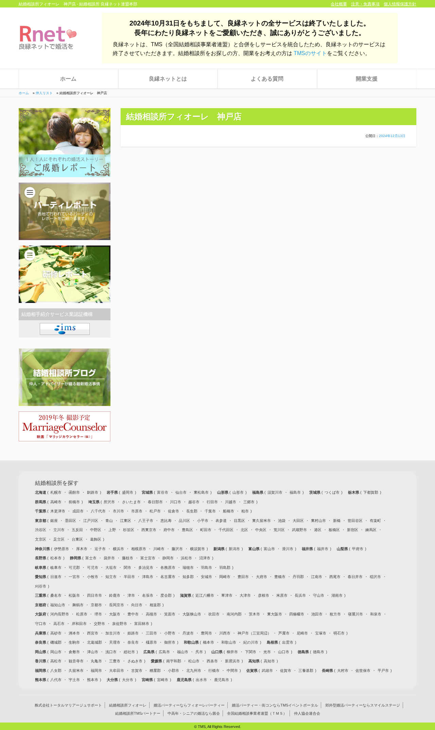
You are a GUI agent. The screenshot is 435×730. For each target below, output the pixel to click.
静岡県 (76, 558)
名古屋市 (167, 577)
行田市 (212, 502)
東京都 (41, 521)
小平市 (202, 521)
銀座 (54, 521)
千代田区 (226, 530)
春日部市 (155, 502)
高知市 (269, 661)
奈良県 (41, 642)
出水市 (201, 680)
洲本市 (74, 633)
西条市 (212, 661)
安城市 (206, 577)
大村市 (342, 670)
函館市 (74, 492)
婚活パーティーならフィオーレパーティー (189, 705)
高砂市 (56, 633)
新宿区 (352, 530)
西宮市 (92, 633)
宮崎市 (162, 680)
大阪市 (114, 614)
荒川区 (279, 530)
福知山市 (57, 605)
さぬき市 (134, 661)
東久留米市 (261, 521)
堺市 (98, 614)
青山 (109, 521)
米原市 (282, 595)
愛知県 (41, 577)
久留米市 (76, 670)
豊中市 (133, 614)
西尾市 (335, 577)
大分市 (127, 680)
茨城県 (315, 492)
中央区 (260, 530)
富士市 (91, 558)
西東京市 (148, 530)
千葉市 (210, 511)
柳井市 (232, 652)
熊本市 (92, 680)
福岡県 (41, 670)
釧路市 (92, 492)
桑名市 (56, 595)
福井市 (322, 549)
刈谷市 (40, 586)
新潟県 (219, 549)
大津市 (245, 595)
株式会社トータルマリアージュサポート (68, 705)
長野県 (41, 558)
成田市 (78, 511)
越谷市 (193, 502)
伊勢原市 (61, 549)
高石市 (59, 624)
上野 (112, 530)
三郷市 (249, 502)
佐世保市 (362, 670)
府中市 (169, 530)
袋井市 (109, 558)
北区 (244, 530)
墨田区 (70, 521)
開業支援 (367, 79)
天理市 (114, 642)
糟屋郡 (155, 670)
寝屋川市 (355, 614)
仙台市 (181, 492)
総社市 (129, 652)
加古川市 (112, 633)
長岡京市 (116, 605)
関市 (127, 567)
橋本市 (208, 642)
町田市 (205, 530)
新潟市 (234, 549)
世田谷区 (355, 521)
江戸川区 (90, 521)
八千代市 (98, 511)
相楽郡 (155, 605)
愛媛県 (157, 661)
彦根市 (263, 595)
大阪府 (41, 614)
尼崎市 (302, 633)
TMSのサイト (310, 53)
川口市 (175, 502)
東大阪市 (274, 614)
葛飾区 (95, 539)
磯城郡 (56, 642)
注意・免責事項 (365, 4)
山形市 (238, 492)
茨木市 (254, 614)
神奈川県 (43, 549)
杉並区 (128, 530)
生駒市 (74, 642)
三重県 (41, 595)
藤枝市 (127, 558)
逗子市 (100, 549)
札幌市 (56, 492)
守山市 (318, 595)
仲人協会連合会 (307, 713)
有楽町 (375, 521)
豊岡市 (206, 633)
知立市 (111, 577)
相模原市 (138, 549)
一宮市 (74, 577)
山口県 (217, 652)
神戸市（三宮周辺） (254, 633)
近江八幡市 (204, 595)
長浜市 (300, 595)
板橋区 (334, 530)
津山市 (92, 652)
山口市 (283, 652)
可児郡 (74, 567)
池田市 (317, 614)
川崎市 (158, 549)
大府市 (261, 577)
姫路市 (133, 633)
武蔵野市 (299, 530)
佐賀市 (285, 670)
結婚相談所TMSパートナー (137, 713)
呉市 (199, 652)
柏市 (245, 511)
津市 (131, 595)
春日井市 (355, 577)
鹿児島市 (221, 680)
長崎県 (328, 670)
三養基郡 (305, 670)
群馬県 (41, 502)
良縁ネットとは (168, 79)
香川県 (41, 661)
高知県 (254, 661)
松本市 (56, 558)
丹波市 (188, 633)
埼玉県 (94, 502)
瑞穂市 (188, 567)
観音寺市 (76, 661)
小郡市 (173, 670)
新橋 (337, 521)
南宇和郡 (173, 661)
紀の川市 (250, 642)
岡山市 (56, 652)
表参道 (221, 521)
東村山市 (318, 521)
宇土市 (74, 680)
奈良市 (133, 642)
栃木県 (354, 492)
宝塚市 (320, 633)
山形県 (223, 492)
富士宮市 (147, 558)
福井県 (308, 549)
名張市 (147, 595)
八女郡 (56, 670)
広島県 (149, 652)
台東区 (77, 539)
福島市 (295, 492)
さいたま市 (131, 502)
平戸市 (383, 670)
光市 (267, 652)
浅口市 (111, 652)
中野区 (95, 530)
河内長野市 (59, 614)
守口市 (40, 624)
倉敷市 (74, 652)
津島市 (147, 577)
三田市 (151, 633)
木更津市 (57, 511)
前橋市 (74, 502)
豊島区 (187, 530)
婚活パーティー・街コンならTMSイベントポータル (275, 705)
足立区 (59, 539)
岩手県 (113, 492)
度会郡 (166, 595)
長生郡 (191, 511)
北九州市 (193, 670)
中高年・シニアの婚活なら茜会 (194, 713)
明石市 (339, 633)
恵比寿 (166, 521)
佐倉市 (173, 511)
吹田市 (214, 614)
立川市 (59, 530)
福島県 (258, 492)
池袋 (281, 521)
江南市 (316, 577)
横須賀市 (197, 549)
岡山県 (41, 652)
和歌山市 (228, 642)
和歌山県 (192, 642)
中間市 (232, 670)
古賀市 (136, 670)
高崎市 (56, 502)
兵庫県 (41, 633)
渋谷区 (40, 530)
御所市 (169, 642)
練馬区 (371, 530)
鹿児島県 (185, 680)
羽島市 (206, 567)
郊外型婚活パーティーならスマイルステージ (362, 705)
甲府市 (357, 549)
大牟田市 (116, 670)
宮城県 (148, 492)
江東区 (125, 521)
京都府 (41, 605)
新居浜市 (232, 661)
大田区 (298, 521)
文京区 (40, 539)
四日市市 (94, 595)
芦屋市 (284, 633)
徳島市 (318, 652)
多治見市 (145, 567)
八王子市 (145, 521)
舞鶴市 (78, 605)
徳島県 (304, 652)
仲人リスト (44, 93)
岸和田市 (79, 624)
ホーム (68, 79)
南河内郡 (234, 614)
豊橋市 (279, 577)
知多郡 (188, 577)
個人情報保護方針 (400, 4)
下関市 (250, 652)
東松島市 (201, 492)
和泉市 (375, 614)
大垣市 (111, 567)
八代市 (56, 680)
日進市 (56, 577)
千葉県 (41, 511)
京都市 (96, 605)
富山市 (269, 549)
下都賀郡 (370, 492)
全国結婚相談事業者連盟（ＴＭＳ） (257, 713)
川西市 (224, 633)
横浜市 (118, 549)
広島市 (164, 652)
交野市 (99, 624)
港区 (317, 530)
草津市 (226, 595)
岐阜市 (56, 567)
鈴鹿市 (114, 595)
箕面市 (169, 614)
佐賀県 (252, 670)
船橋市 (228, 511)
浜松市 (186, 558)
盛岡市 (127, 492)
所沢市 (109, 502)
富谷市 (162, 492)
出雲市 (287, 642)
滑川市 (287, 549)
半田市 (129, 577)
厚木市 (81, 549)
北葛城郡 (94, 642)
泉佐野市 (119, 624)
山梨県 (343, 549)
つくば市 (332, 492)
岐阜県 (41, 567)
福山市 (182, 652)
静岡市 (168, 558)
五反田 (77, 530)
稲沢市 (375, 577)
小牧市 (92, 577)
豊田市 (243, 577)
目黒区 (239, 521)
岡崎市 (224, 577)
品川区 (184, 521)
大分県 (113, 680)
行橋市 (214, 670)
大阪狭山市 (191, 614)
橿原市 (151, 642)
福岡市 (96, 670)
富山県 (254, 549)
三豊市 (114, 661)
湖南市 (337, 595)
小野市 (169, 633)
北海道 (41, 492)
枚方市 (335, 614)
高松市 (56, 661)
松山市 (193, 661)
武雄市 (267, 670)
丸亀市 (96, 661)
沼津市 (204, 558)
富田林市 (141, 624)
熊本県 (41, 680)
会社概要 (339, 4)
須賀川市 (274, 492)
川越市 (230, 502)
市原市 (136, 511)
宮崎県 (148, 680)
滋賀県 (186, 595)
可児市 (92, 567)
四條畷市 (296, 614)
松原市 (81, 614)
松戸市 (155, 511)
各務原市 (167, 567)
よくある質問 (267, 79)
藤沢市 (177, 549)
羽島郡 (224, 567)
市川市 (118, 511)
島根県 (273, 642)
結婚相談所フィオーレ (127, 705)
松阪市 (74, 595)
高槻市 (151, 614)
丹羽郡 (298, 577)
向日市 (136, 605)
